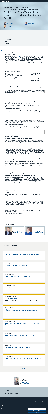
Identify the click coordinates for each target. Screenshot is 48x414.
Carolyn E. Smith (30, 23)
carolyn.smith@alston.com (39, 232)
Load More (23, 368)
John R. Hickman (10, 23)
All (3, 248)
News (6, 248)
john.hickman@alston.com (18, 232)
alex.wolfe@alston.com (25, 383)
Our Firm (3, 405)
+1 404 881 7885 (17, 231)
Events (15, 248)
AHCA (19, 56)
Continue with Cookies (36, 412)
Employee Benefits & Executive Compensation (11, 393)
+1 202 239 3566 (37, 231)
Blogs (19, 248)
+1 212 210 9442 (24, 382)
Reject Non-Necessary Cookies (36, 410)
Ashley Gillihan (9, 26)
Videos (22, 248)
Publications (11, 248)
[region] (24, 410)
